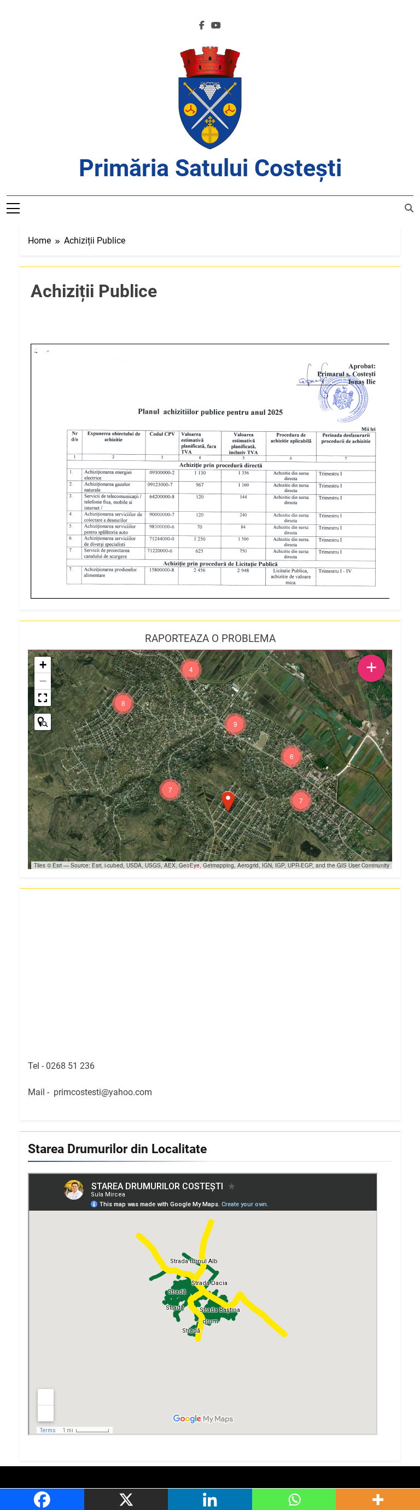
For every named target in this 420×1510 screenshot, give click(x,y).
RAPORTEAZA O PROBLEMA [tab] (210, 638)
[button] (228, 802)
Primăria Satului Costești (210, 168)
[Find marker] (42, 722)
